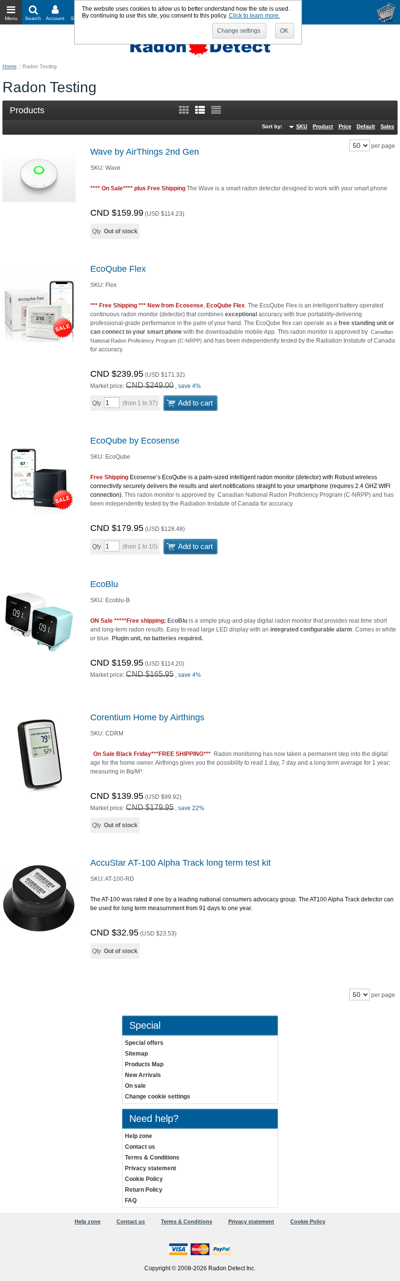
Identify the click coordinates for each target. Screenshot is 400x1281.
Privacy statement (150, 1168)
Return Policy (143, 1189)
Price (345, 126)
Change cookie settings (157, 1096)
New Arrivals (143, 1075)
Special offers (144, 1042)
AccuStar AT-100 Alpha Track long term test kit (180, 863)
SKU (301, 126)
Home (9, 66)
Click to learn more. (254, 15)
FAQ (131, 1200)
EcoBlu (104, 584)
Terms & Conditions (152, 1157)
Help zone (138, 1136)
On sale (135, 1085)
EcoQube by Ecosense (135, 441)
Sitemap (136, 1053)
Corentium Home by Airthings (147, 717)
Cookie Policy (144, 1179)
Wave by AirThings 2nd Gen (144, 152)
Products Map (144, 1064)
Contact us (140, 1146)
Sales (387, 126)
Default (366, 126)
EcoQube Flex (118, 269)
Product (323, 126)
